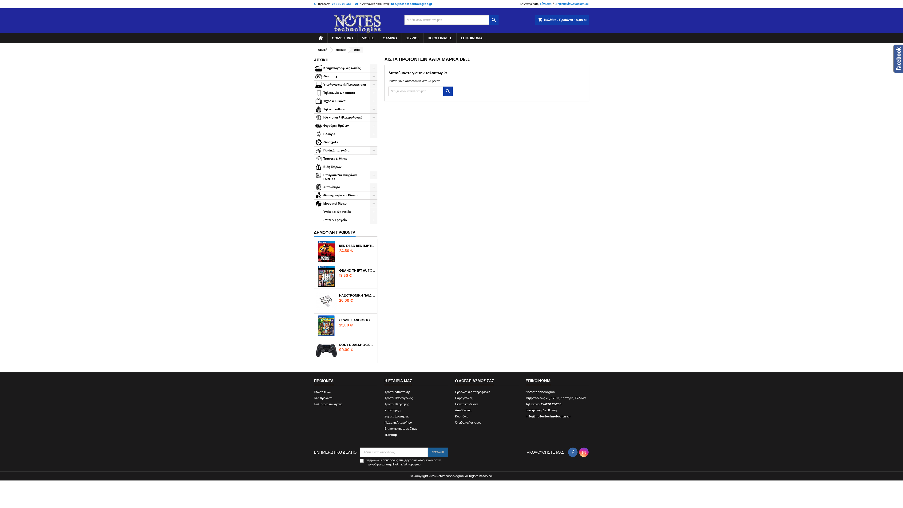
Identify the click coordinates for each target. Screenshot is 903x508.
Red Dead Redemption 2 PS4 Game (357, 246)
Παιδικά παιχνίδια (336, 150)
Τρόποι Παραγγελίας (398, 398)
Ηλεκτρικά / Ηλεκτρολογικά (342, 117)
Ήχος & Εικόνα (334, 101)
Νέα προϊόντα (323, 398)
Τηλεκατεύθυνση (335, 109)
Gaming (390, 38)
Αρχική (321, 60)
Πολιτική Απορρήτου (398, 422)
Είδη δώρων (332, 167)
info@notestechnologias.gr (411, 4)
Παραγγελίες (463, 398)
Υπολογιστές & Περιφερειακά (344, 84)
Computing (342, 38)
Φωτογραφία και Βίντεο (340, 195)
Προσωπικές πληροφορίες (472, 392)
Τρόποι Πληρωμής (396, 404)
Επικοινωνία (472, 38)
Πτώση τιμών (322, 392)
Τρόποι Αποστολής (397, 392)
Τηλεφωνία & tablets (339, 93)
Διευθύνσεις (463, 410)
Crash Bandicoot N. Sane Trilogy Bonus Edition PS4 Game (357, 320)
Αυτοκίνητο (331, 187)
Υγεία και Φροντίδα (337, 212)
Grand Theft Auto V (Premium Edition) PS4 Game (357, 270)
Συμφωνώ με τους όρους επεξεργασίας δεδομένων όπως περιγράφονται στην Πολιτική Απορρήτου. (403, 462)
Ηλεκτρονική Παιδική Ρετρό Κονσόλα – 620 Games (357, 295)
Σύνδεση (545, 4)
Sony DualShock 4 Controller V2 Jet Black (357, 345)
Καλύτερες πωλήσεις (328, 404)
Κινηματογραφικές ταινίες (342, 68)
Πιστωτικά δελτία (466, 404)
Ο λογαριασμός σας (474, 381)
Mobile (368, 38)
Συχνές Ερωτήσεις (396, 416)
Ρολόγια (329, 134)
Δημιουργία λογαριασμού (572, 4)
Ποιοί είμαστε (440, 38)
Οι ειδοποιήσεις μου (468, 422)
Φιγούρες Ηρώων (336, 125)
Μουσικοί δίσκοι (335, 203)
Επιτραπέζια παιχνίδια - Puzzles (341, 177)
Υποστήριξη (392, 410)
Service (412, 38)
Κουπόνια (461, 416)
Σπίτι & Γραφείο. (335, 220)
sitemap (390, 435)
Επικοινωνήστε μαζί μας (400, 428)
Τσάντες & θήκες (335, 158)
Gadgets (330, 142)
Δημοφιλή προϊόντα (335, 232)
